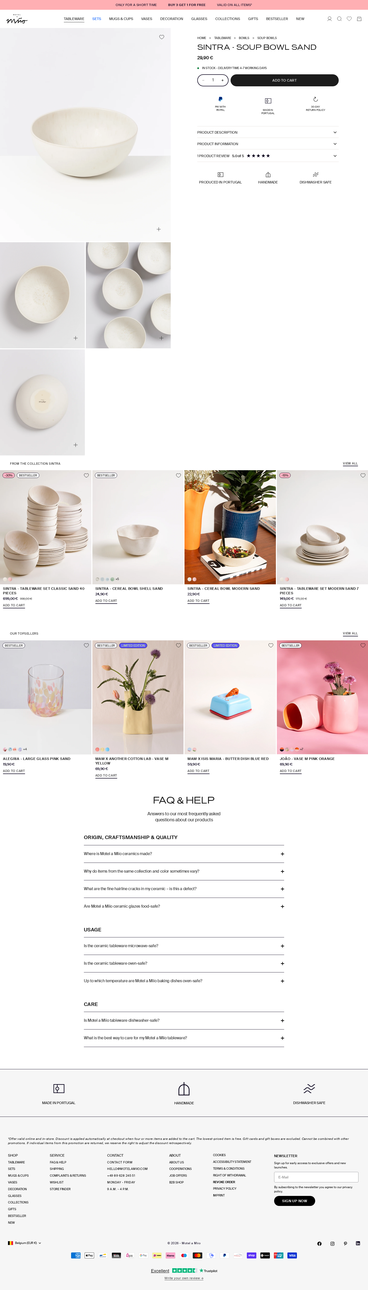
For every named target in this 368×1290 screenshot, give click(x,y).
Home (201, 38)
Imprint (219, 1195)
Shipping (57, 1169)
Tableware (74, 19)
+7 (301, 749)
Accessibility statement (232, 1162)
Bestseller (277, 19)
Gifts (253, 19)
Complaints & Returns (68, 1176)
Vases (146, 19)
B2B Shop (176, 1182)
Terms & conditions (229, 1169)
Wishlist (56, 1182)
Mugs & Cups (121, 19)
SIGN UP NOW (294, 1201)
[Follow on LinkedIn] (358, 1243)
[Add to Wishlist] (161, 37)
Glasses (199, 19)
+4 (25, 749)
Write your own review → (183, 1278)
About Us (176, 1162)
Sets (96, 19)
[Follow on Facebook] (319, 1243)
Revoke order (224, 1182)
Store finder (60, 1189)
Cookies (219, 1155)
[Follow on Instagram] (332, 1243)
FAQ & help (58, 1162)
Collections (227, 19)
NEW (300, 19)
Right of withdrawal (229, 1175)
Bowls (244, 38)
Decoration (171, 19)
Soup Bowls (267, 38)
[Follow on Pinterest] (345, 1243)
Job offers (178, 1176)
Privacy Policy (224, 1189)
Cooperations (180, 1169)
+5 (117, 579)
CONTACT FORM (119, 1162)
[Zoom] (159, 229)
